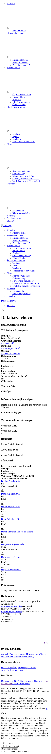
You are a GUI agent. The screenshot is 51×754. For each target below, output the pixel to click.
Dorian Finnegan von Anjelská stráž (17, 532)
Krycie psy (23, 667)
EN (13, 221)
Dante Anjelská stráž (10, 494)
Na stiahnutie (18, 210)
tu (46, 708)
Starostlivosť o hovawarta (23, 141)
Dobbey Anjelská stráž (11, 481)
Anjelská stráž (7, 343)
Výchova (16, 139)
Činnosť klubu (19, 104)
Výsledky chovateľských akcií (26, 181)
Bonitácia (16, 99)
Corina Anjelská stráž (10, 348)
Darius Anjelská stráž (10, 506)
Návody (16, 683)
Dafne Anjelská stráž (10, 557)
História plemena (20, 60)
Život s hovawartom (16, 107)
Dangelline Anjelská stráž (12, 544)
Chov (9, 144)
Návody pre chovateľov (23, 176)
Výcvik (15, 136)
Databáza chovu (14, 218)
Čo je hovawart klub (21, 94)
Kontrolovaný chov (21, 171)
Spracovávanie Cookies (31, 681)
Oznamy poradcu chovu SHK (25, 178)
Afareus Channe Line (10, 353)
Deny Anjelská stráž (10, 519)
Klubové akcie (19, 30)
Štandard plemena (20, 62)
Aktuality (11, 3)
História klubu (18, 97)
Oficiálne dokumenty (21, 102)
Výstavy (16, 134)
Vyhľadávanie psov (15, 670)
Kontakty (11, 216)
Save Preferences (9, 749)
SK (8, 221)
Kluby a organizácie (21, 213)
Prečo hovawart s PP (21, 65)
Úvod (4, 667)
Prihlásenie (25, 683)
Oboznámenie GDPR (10, 681)
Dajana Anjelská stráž (11, 569)
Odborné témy (18, 173)
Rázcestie (11, 183)
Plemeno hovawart (15, 33)
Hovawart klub (13, 67)
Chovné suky (13, 667)
